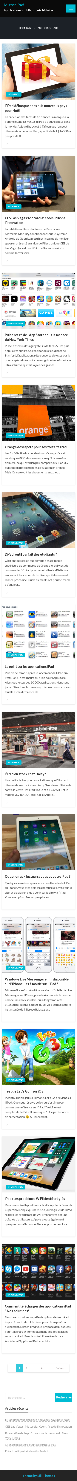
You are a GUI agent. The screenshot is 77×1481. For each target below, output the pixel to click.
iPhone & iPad (15, 323)
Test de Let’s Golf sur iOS (24, 1091)
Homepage (25, 28)
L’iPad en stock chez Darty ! (25, 774)
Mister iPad (14, 4)
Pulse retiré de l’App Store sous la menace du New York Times (36, 337)
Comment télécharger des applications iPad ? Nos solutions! (38, 1308)
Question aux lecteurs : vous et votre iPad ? (37, 876)
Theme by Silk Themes (38, 1476)
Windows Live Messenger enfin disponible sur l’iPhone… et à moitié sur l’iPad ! (37, 981)
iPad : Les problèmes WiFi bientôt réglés (35, 1199)
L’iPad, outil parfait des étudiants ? (31, 554)
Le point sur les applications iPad (29, 666)
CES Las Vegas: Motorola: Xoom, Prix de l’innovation (35, 220)
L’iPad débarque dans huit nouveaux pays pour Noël (36, 108)
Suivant (60, 1368)
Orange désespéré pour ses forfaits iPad (36, 447)
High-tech (13, 94)
